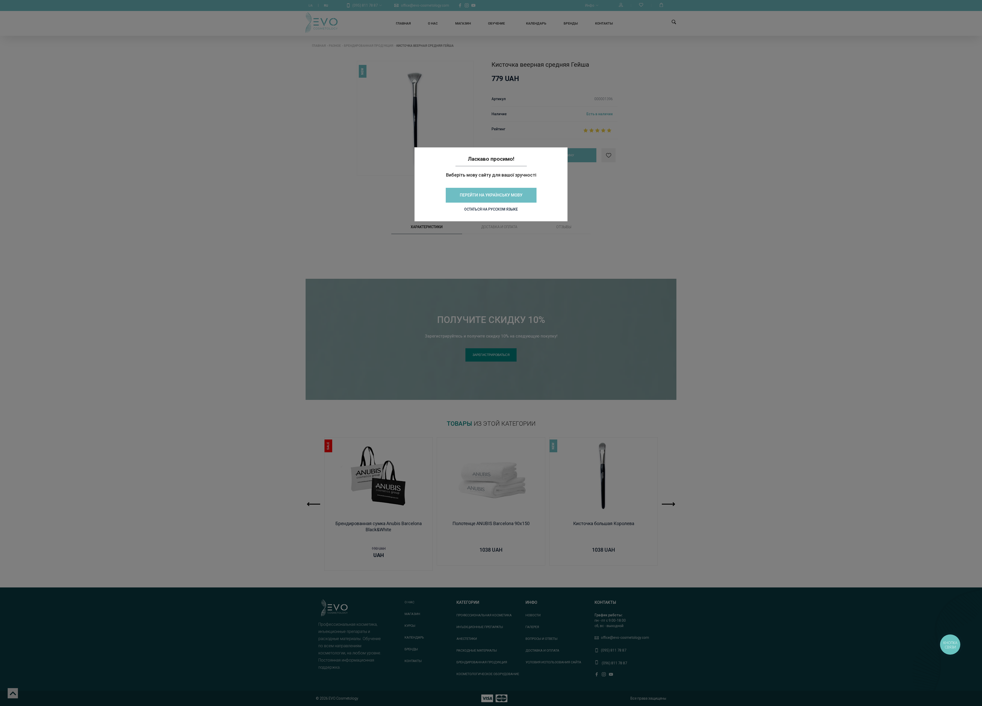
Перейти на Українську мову (491, 195)
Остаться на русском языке (491, 209)
